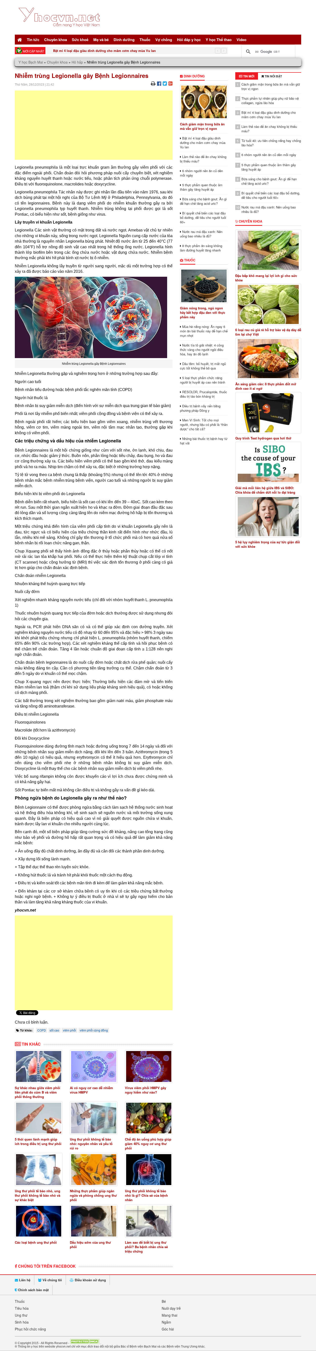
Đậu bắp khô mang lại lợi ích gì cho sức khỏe (266, 278)
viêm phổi (69, 1030)
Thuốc (144, 39)
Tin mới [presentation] (248, 76)
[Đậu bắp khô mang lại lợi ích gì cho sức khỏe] (268, 250)
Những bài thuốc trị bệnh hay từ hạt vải (203, 440)
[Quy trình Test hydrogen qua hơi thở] (268, 413)
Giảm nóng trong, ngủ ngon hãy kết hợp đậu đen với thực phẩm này (202, 312)
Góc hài (168, 1329)
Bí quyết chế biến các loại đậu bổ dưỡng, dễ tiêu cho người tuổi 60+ (203, 217)
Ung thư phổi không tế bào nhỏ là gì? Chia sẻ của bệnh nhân (146, 1195)
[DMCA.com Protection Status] (84, 1343)
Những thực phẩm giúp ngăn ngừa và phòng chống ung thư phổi (93, 1195)
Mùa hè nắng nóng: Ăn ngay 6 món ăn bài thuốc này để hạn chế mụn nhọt (204, 331)
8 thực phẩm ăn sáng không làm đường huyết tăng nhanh (201, 247)
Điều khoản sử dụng (90, 1280)
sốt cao (54, 1030)
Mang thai (169, 1315)
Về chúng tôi (51, 1280)
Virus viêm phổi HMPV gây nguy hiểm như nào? (145, 1090)
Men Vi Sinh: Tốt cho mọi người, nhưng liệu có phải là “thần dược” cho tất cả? (204, 424)
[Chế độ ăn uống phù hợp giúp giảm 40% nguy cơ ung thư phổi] (149, 1118)
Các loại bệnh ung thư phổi (36, 1242)
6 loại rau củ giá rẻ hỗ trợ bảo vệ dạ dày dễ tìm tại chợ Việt (268, 332)
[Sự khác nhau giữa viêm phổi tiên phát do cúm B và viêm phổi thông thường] (38, 1066)
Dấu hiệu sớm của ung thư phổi (90, 1244)
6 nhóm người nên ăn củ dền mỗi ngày (201, 173)
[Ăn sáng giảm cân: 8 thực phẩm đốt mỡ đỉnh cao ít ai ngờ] (268, 358)
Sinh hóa (22, 1322)
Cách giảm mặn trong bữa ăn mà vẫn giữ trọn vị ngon (202, 126)
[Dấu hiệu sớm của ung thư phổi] (94, 1221)
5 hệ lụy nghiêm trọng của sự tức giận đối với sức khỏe (267, 544)
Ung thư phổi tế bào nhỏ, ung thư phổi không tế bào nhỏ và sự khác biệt (37, 1195)
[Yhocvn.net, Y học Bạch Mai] (60, 31)
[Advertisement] (94, 125)
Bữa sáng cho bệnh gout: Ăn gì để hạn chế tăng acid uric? (203, 201)
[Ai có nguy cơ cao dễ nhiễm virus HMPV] (94, 1066)
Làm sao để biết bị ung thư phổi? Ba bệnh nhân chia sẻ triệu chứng (146, 1247)
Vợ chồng (163, 39)
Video (241, 39)
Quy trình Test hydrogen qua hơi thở (263, 438)
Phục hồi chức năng (30, 1329)
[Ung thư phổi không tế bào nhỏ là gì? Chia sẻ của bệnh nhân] (149, 1169)
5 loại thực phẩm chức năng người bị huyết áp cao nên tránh (202, 380)
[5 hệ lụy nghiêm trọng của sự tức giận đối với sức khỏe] (268, 516)
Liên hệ (24, 1280)
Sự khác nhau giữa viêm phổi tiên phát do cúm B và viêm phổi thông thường (37, 1092)
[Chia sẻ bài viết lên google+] (170, 83)
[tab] (246, 76)
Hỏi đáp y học (189, 39)
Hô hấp (77, 62)
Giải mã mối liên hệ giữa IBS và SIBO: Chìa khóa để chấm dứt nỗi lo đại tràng (265, 490)
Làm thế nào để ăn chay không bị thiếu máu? (203, 158)
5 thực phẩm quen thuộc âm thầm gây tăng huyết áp (201, 187)
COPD (41, 1030)
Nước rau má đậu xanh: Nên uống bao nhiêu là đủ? (201, 233)
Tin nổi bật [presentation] (273, 76)
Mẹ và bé (101, 39)
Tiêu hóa (22, 1308)
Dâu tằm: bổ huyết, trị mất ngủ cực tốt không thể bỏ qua (203, 365)
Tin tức (33, 39)
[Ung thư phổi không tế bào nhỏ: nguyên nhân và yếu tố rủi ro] (94, 1118)
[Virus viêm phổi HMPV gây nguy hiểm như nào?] (149, 1066)
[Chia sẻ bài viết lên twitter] (165, 83)
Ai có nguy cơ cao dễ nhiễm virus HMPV (91, 1090)
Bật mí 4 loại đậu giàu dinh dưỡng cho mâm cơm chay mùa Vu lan (104, 50)
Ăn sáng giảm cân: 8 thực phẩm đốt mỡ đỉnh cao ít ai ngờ (265, 386)
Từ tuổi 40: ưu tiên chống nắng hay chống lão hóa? (271, 142)
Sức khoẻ (80, 39)
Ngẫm (166, 1322)
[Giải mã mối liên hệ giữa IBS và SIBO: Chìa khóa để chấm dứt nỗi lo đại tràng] (268, 462)
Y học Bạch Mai (31, 62)
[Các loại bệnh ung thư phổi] (38, 1221)
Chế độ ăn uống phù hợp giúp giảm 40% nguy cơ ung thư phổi (148, 1143)
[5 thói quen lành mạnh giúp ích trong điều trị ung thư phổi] (38, 1118)
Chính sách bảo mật (33, 1289)
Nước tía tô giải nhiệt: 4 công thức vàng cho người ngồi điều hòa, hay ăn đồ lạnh (202, 349)
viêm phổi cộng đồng (94, 1030)
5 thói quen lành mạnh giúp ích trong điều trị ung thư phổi (38, 1141)
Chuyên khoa (55, 39)
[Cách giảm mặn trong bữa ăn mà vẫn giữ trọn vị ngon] (204, 101)
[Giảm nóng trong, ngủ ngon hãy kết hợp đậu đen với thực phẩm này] (204, 285)
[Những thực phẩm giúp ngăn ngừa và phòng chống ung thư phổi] (94, 1169)
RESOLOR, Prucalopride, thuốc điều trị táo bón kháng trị (203, 394)
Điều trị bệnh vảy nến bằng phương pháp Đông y (200, 408)
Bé (164, 1301)
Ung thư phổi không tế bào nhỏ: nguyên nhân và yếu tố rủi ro (91, 1143)
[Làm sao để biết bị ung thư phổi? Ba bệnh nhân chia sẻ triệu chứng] (149, 1221)
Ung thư (21, 1315)
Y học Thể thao (219, 39)
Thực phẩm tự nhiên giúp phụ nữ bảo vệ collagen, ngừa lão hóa (270, 100)
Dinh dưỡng (124, 39)
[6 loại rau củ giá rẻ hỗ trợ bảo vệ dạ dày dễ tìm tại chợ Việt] (268, 304)
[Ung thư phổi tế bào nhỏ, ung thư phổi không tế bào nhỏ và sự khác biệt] (38, 1169)
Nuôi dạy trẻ (171, 1308)
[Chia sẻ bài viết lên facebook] (159, 83)
